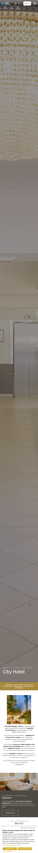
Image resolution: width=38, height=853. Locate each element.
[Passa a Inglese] (19, 3)
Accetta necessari (25, 848)
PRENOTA (27, 3)
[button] (35, 3)
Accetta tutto (9, 848)
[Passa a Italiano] (16, 3)
